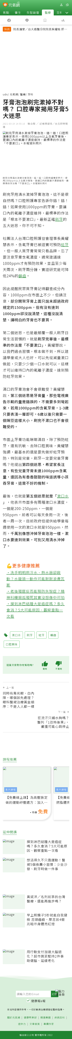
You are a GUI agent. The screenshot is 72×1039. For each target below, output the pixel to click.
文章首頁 (35, 1024)
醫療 (48, 12)
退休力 (22, 1024)
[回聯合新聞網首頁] (5, 5)
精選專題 (45, 1017)
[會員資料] (61, 4)
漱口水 (63, 496)
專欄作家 (49, 1024)
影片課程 (11, 789)
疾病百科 (59, 1017)
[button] (66, 12)
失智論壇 (33, 12)
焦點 (6, 12)
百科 (59, 12)
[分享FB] (9, 20)
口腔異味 (12, 644)
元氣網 (14, 94)
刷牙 (59, 219)
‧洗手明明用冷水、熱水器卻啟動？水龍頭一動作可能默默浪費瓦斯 (35, 579)
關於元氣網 (13, 1017)
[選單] (67, 4)
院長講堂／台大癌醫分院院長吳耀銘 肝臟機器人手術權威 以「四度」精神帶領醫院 (40, 29)
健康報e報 (38, 1001)
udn (5, 94)
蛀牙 (65, 244)
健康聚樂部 (30, 1017)
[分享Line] (27, 20)
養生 (18, 12)
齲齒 (22, 275)
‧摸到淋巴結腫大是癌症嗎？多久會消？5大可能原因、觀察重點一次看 (35, 610)
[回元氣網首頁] (14, 5)
